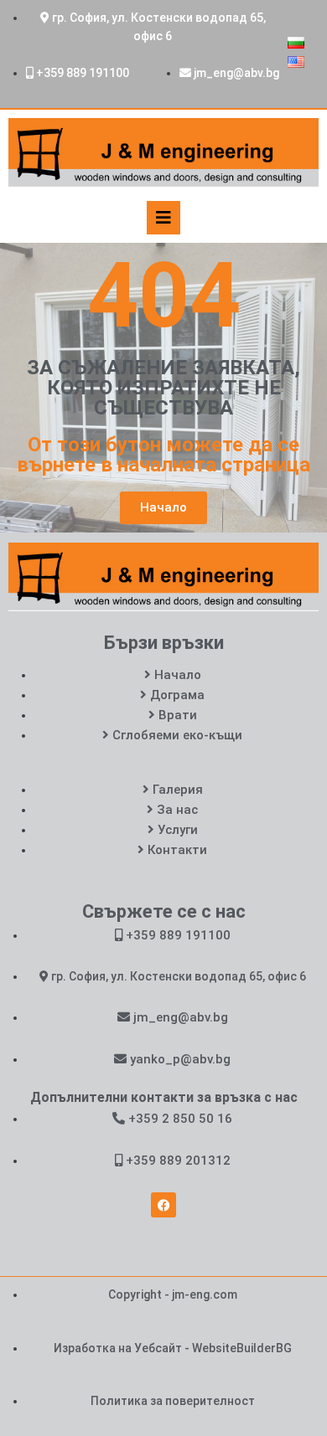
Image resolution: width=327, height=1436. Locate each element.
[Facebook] (163, 1204)
